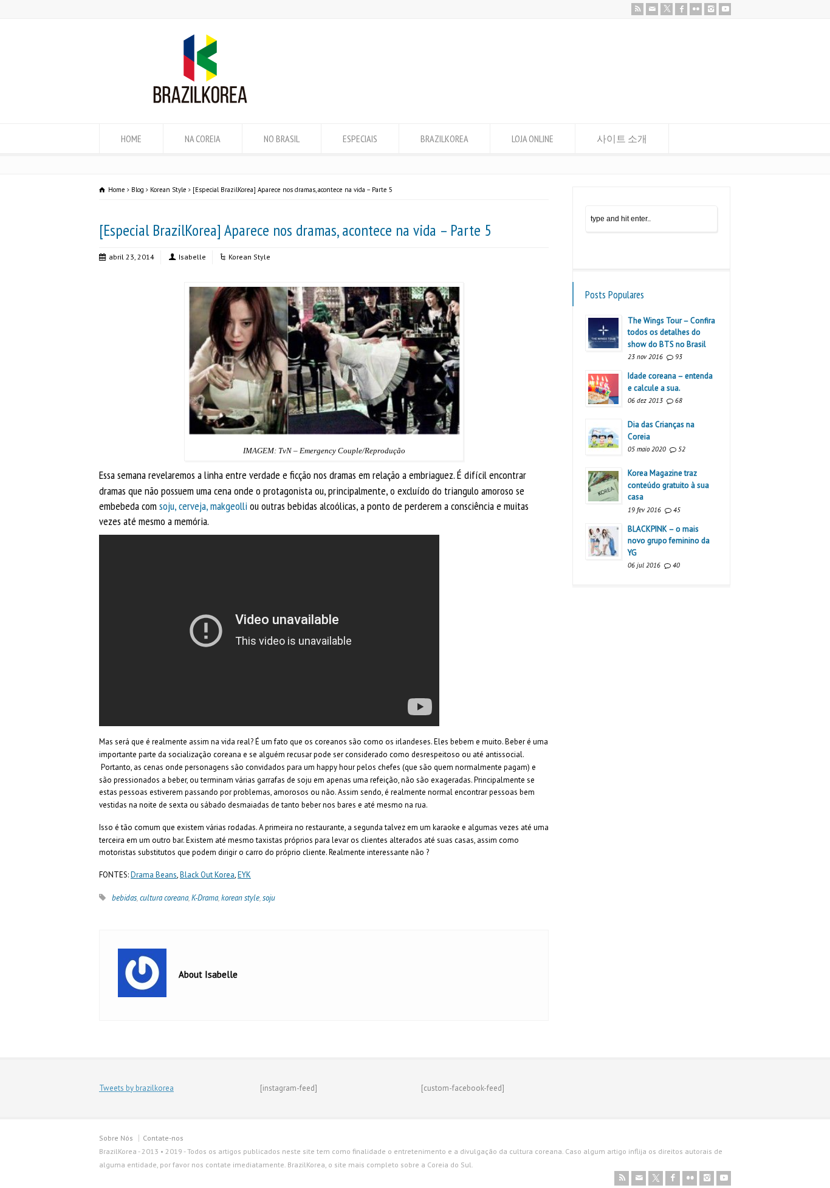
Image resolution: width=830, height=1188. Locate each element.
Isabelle (192, 256)
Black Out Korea (207, 875)
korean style (240, 898)
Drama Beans (154, 875)
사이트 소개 (622, 138)
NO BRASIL (282, 138)
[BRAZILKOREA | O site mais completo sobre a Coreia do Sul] (200, 100)
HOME (131, 138)
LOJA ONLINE (533, 138)
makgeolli (228, 506)
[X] (666, 9)
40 (676, 565)
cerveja (192, 506)
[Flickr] (696, 9)
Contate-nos (163, 1137)
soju (166, 506)
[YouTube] (725, 9)
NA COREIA (203, 138)
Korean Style (249, 256)
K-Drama (204, 898)
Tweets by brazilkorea (136, 1088)
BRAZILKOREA (444, 138)
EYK (244, 875)
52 (681, 449)
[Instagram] (710, 9)
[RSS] (637, 9)
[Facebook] (681, 9)
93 (678, 356)
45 (677, 510)
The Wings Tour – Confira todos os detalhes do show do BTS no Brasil (671, 332)
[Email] (652, 9)
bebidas (124, 898)
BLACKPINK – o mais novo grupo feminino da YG (669, 541)
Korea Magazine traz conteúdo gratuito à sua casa (668, 485)
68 (678, 400)
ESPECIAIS (360, 138)
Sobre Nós (116, 1137)
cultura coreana (164, 898)
